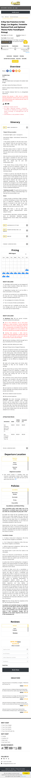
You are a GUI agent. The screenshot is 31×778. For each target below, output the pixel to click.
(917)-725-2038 (4, 7)
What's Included (8, 282)
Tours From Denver (6, 729)
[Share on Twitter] (10, 71)
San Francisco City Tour (11, 225)
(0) (9, 42)
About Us (7, 769)
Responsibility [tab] (15, 503)
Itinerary (15, 56)
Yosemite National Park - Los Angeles (12, 230)
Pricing (22, 56)
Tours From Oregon (7, 725)
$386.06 (24, 685)
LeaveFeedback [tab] (15, 629)
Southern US (5, 738)
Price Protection (21, 770)
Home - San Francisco (10, 127)
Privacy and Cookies (20, 769)
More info (23, 776)
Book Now (15, 61)
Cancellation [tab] (15, 489)
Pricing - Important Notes (9, 448)
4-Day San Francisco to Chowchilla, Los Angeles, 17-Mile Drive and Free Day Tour (15, 683)
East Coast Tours (6, 742)
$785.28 (24, 692)
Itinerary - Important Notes (9, 244)
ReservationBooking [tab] (15, 493)
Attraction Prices (8, 417)
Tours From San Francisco (14, 16)
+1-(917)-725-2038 (7, 761)
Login (16, 7)
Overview (9, 56)
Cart (13, 7)
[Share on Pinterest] (13, 71)
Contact (28, 770)
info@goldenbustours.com (9, 763)
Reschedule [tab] (14, 497)
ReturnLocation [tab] (15, 463)
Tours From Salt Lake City (8, 731)
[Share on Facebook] (7, 71)
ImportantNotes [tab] (15, 468)
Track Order (9, 7)
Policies (18, 58)
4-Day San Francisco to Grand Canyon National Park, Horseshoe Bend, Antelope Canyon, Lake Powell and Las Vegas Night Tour (14, 709)
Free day (7, 236)
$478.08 (24, 699)
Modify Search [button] (15, 12)
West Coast (7, 16)
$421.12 (24, 705)
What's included (15, 645)
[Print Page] (16, 71)
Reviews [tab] (15, 625)
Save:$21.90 (15, 644)
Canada (4, 736)
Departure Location (9, 58)
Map (15, 49)
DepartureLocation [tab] (15, 459)
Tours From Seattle (6, 727)
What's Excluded (8, 316)
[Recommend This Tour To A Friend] (19, 71)
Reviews (24, 58)
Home (3, 16)
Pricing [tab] (15, 500)
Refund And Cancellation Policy (9, 770)
